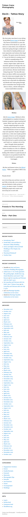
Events (6, 469)
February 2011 (8, 446)
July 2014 (6, 364)
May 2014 (6, 366)
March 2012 (7, 418)
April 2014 (7, 368)
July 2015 (6, 347)
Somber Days (7, 255)
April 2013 (6, 393)
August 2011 (7, 433)
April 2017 (6, 320)
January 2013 (7, 397)
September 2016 (8, 328)
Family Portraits (8, 471)
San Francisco (5, 196)
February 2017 (8, 324)
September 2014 (8, 360)
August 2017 (7, 313)
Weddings (7, 488)
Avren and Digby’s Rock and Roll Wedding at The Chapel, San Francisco (13, 249)
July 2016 (6, 330)
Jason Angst (14, 40)
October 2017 (7, 311)
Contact (4, 186)
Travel (5, 483)
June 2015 (6, 349)
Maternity (7, 475)
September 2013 (8, 383)
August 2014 (7, 362)
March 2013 (7, 395)
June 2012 (6, 412)
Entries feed (7, 502)
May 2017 (6, 317)
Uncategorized (8, 485)
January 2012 (7, 423)
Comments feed (8, 504)
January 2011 (7, 448)
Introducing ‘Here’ (9, 240)
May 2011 (6, 439)
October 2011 (7, 429)
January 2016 (7, 338)
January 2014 (7, 374)
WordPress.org (8, 506)
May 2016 (6, 332)
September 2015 (8, 343)
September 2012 (8, 406)
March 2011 (7, 444)
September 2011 (8, 431)
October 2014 (7, 357)
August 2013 (7, 385)
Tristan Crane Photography (8, 6)
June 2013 (6, 389)
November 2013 (8, 378)
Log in (5, 500)
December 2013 (8, 376)
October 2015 (7, 341)
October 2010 (7, 454)
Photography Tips (9, 477)
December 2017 (8, 309)
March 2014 (7, 370)
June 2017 (6, 315)
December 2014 (8, 355)
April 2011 (6, 442)
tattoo (11, 196)
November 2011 (8, 427)
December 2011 (8, 425)
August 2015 (7, 345)
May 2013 (6, 391)
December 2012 (8, 399)
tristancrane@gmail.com (10, 194)
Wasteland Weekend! (10, 253)
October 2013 (7, 381)
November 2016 (8, 326)
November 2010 (8, 452)
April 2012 (7, 416)
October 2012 (7, 404)
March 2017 (7, 322)
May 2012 (6, 414)
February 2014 (8, 372)
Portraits (6, 479)
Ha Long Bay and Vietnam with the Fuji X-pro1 (14, 286)
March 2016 (7, 334)
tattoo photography (18, 196)
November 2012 (8, 402)
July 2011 (6, 435)
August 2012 (7, 408)
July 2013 (6, 387)
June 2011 (6, 437)
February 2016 (8, 336)
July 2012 (6, 410)
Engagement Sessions (10, 467)
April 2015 (7, 351)
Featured (6, 473)
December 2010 (8, 450)
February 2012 (8, 420)
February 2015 (8, 353)
